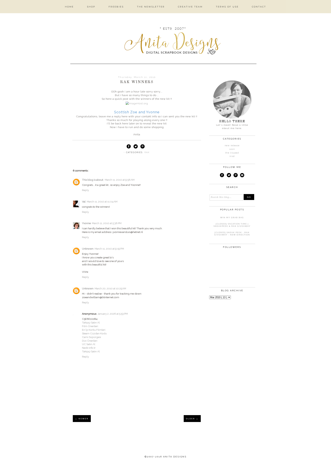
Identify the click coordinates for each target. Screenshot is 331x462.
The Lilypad (232, 153)
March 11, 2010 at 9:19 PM (109, 248)
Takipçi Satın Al (91, 322)
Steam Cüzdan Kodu (94, 333)
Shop (91, 6)
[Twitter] (229, 175)
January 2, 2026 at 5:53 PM (112, 313)
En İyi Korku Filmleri (93, 329)
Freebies (116, 6)
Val (84, 201)
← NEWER (81, 418)
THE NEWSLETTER (151, 6)
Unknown (87, 248)
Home (69, 6)
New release (232, 145)
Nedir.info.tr (89, 347)
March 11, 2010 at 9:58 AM (119, 179)
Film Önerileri (90, 326)
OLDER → (192, 418)
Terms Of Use (227, 6)
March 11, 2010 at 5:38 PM (106, 223)
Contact (259, 6)
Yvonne (86, 223)
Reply (85, 190)
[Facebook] (222, 175)
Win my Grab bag (232, 217)
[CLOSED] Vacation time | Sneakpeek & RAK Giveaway (232, 225)
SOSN (232, 149)
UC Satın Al (88, 344)
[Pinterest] (236, 175)
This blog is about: (93, 179)
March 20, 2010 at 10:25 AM (110, 288)
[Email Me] (242, 175)
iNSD (232, 156)
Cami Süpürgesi (91, 337)
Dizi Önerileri (89, 340)
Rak (147, 152)
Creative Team (190, 6)
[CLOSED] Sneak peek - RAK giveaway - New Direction (232, 233)
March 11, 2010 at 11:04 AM (102, 201)
